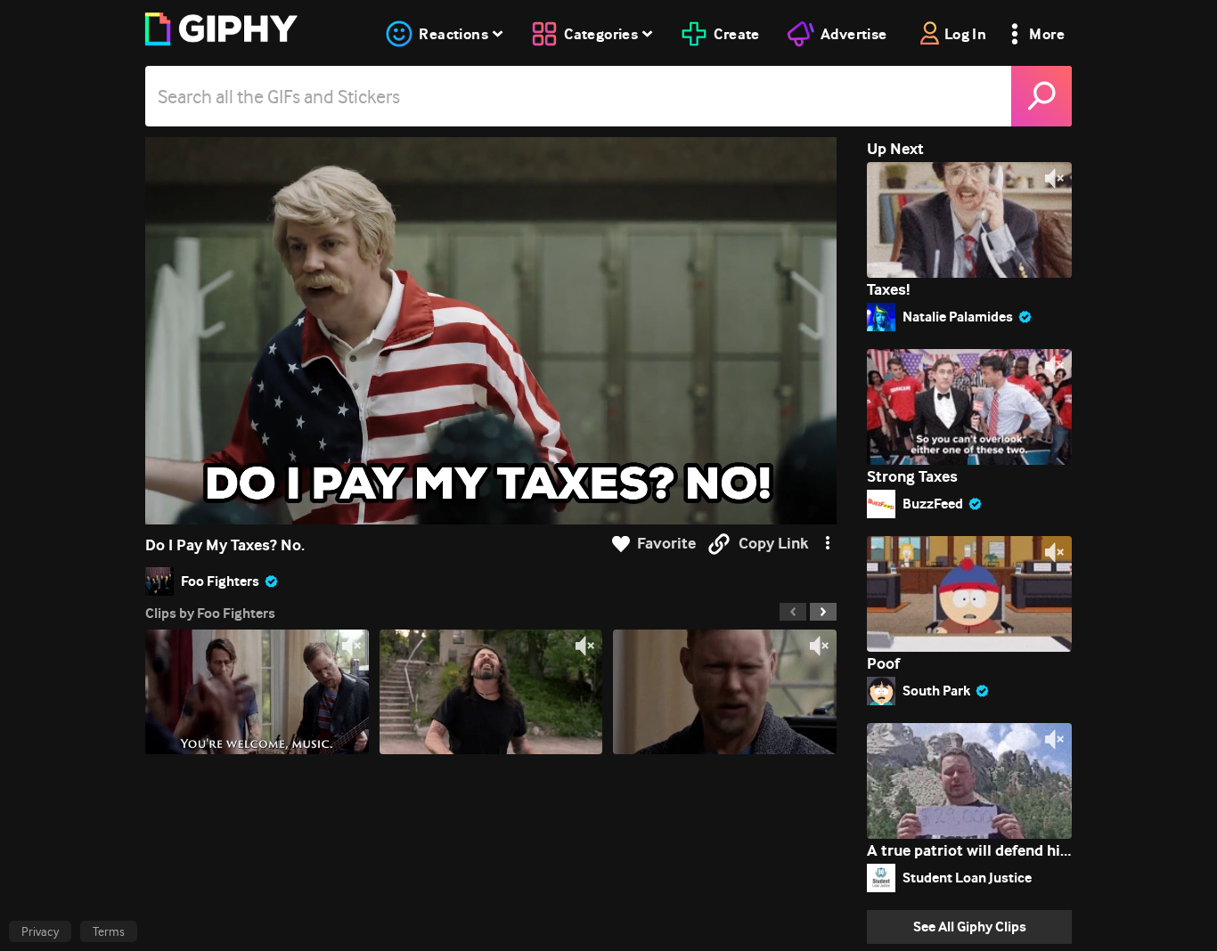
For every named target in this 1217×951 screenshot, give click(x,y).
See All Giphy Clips (969, 926)
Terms (109, 931)
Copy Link (773, 543)
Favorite (666, 543)
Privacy (40, 931)
